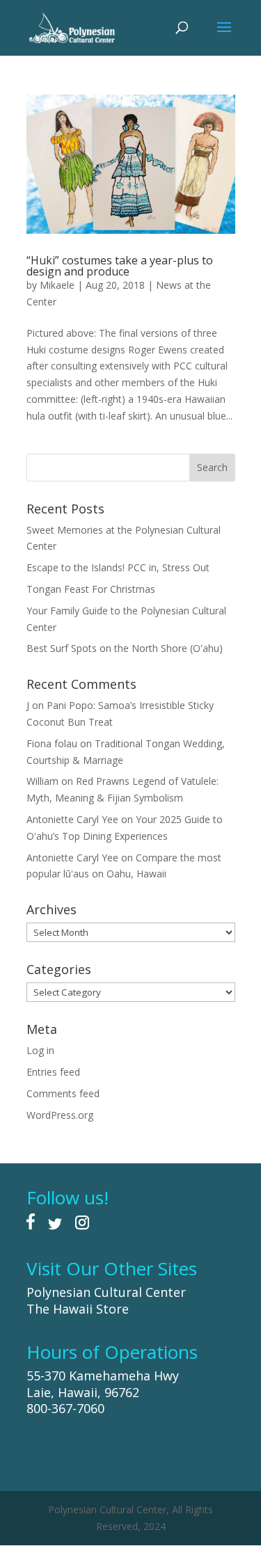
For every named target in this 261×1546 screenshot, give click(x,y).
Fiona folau (51, 743)
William (42, 781)
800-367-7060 (65, 1408)
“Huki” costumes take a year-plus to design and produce (119, 266)
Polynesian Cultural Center (106, 1292)
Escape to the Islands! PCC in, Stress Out (117, 567)
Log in (40, 1050)
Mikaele (57, 285)
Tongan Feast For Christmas (90, 589)
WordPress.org (59, 1115)
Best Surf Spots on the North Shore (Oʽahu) (124, 648)
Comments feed (63, 1093)
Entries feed (53, 1071)
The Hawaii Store (77, 1308)
